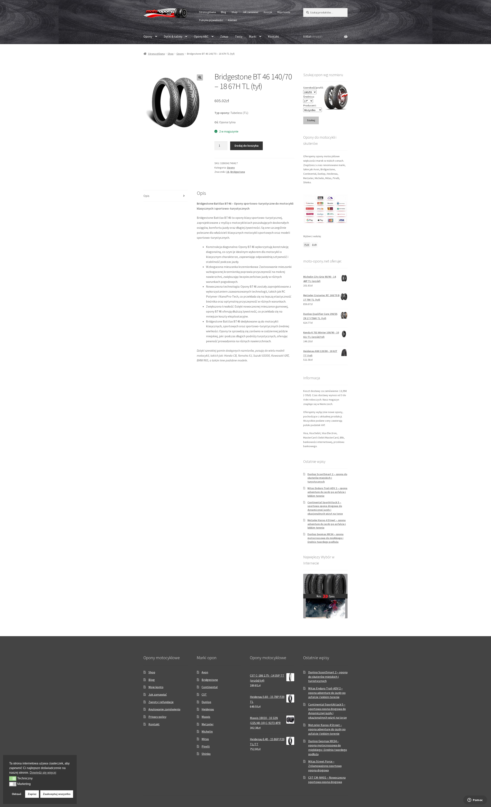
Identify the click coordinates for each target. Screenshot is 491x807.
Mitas (205, 739)
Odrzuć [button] (16, 793)
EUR (314, 244)
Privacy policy (157, 717)
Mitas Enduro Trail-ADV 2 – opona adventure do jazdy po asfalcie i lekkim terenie (327, 492)
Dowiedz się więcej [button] (43, 772)
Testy (238, 36)
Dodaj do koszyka (247, 145)
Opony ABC (201, 36)
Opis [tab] (146, 196)
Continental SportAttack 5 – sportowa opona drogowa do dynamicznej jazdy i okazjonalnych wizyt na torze (325, 508)
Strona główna (207, 12)
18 (227, 172)
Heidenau (208, 709)
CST (204, 694)
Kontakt (232, 20)
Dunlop (206, 702)
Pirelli (206, 746)
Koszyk (268, 12)
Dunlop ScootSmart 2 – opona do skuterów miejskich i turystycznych (327, 478)
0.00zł (312, 36)
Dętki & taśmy (173, 36)
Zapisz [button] (32, 793)
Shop (234, 12)
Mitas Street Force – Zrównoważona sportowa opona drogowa (325, 765)
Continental (210, 687)
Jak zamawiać (250, 12)
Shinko (206, 754)
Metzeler (207, 724)
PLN (306, 244)
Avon (205, 672)
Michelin (207, 731)
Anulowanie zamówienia (164, 709)
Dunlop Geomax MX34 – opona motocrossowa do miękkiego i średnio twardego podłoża (325, 538)
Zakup (224, 36)
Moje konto (283, 12)
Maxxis (206, 717)
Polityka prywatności (211, 20)
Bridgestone (237, 172)
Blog (223, 12)
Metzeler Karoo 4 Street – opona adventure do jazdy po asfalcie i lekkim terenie (326, 524)
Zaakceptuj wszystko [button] (57, 793)
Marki (252, 36)
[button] (200, 77)
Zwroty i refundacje (161, 702)
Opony (147, 36)
